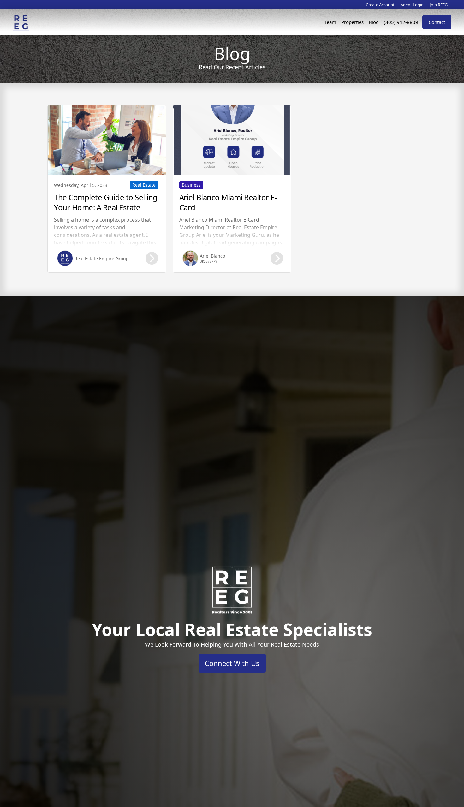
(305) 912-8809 (401, 22)
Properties (352, 22)
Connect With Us (232, 663)
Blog (374, 22)
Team (330, 22)
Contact (437, 22)
